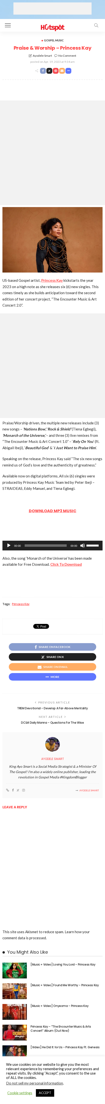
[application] (52, 545)
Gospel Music (54, 40)
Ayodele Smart (42, 55)
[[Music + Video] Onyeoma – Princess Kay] (14, 1012)
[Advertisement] (52, 8)
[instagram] (23, 790)
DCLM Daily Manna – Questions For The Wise (52, 723)
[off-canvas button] (8, 25)
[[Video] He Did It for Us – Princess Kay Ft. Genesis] (14, 1053)
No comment (67, 55)
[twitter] (18, 790)
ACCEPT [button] (45, 1093)
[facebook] (13, 790)
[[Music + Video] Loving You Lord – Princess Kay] (14, 970)
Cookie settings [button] (19, 1093)
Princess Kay (21, 604)
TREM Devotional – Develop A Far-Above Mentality (52, 708)
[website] (7, 790)
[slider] (93, 545)
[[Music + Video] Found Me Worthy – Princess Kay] (14, 991)
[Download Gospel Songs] (52, 24)
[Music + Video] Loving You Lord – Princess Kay (63, 964)
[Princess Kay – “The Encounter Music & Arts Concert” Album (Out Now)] (14, 1032)
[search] (96, 25)
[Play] (8, 545)
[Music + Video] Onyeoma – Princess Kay (59, 1006)
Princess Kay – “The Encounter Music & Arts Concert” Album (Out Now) (61, 1028)
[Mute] (82, 545)
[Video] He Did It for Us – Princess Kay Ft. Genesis (65, 1047)
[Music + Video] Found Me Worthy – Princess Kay (65, 985)
